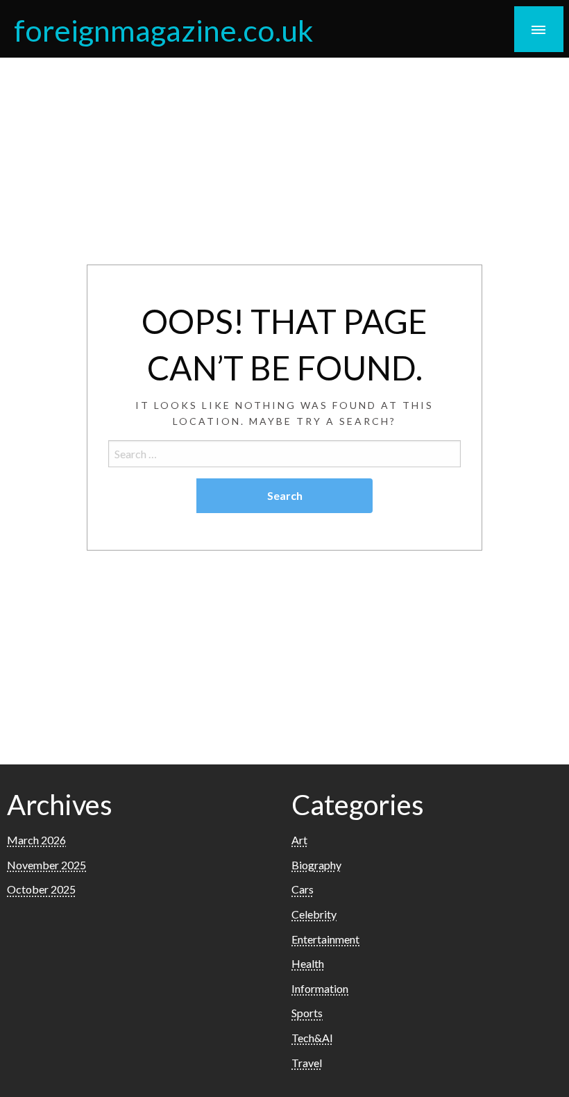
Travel (306, 1062)
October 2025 (41, 889)
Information (319, 988)
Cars (302, 889)
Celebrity (314, 914)
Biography (316, 864)
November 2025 (46, 864)
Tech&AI (312, 1037)
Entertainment (325, 939)
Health (307, 963)
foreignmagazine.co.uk (163, 30)
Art (299, 839)
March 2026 (36, 839)
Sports (307, 1012)
